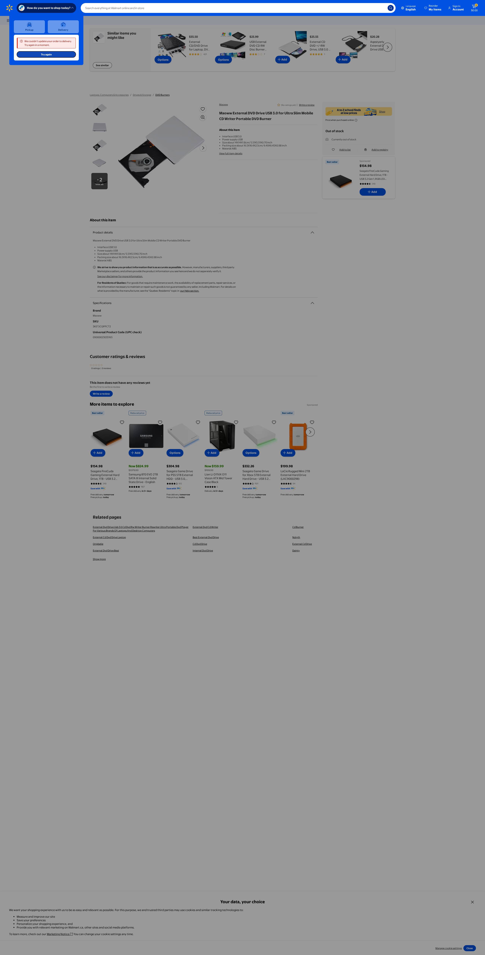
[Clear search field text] (381, 8)
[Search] (391, 8)
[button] (433, 8)
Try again (46, 54)
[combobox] (238, 8)
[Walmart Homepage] (9, 8)
